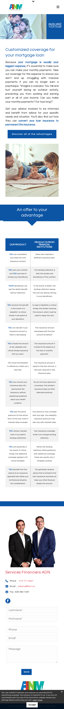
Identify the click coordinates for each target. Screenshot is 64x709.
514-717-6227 (26, 581)
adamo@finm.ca (26, 586)
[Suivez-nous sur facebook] (9, 602)
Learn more (37, 700)
